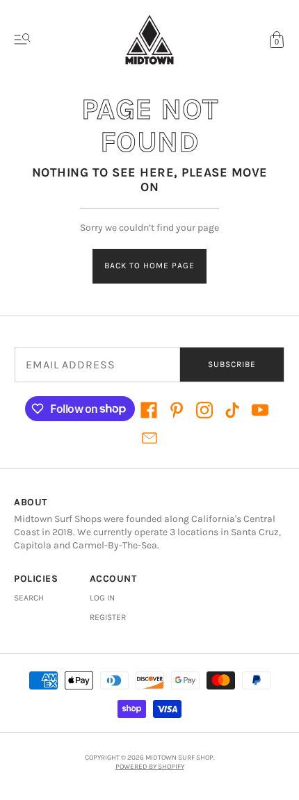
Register (108, 617)
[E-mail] (149, 438)
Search (29, 598)
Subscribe (232, 364)
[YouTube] (260, 410)
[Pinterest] (176, 410)
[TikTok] (232, 410)
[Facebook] (148, 410)
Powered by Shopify (149, 766)
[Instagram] (204, 410)
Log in (102, 598)
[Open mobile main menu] (22, 39)
